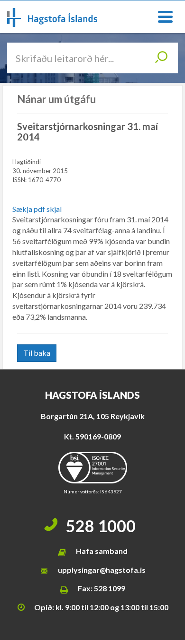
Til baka (36, 352)
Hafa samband (102, 550)
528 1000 (101, 525)
